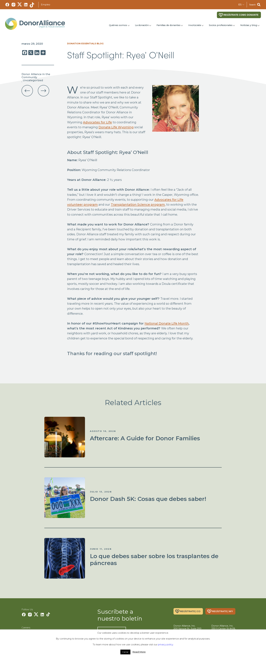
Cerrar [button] (125, 652)
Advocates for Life (97, 122)
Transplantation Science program (138, 204)
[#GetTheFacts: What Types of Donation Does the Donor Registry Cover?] (27, 90)
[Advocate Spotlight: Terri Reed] (43, 90)
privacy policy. (165, 644)
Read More (139, 651)
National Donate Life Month (167, 323)
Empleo (45, 4)
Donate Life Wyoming (116, 127)
